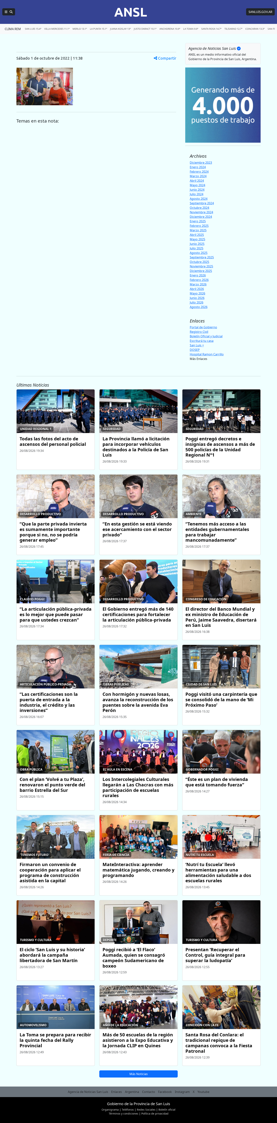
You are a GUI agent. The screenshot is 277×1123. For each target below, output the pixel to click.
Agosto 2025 (198, 253)
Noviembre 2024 (201, 212)
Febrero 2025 (199, 226)
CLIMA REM (13, 29)
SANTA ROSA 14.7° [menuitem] (211, 28)
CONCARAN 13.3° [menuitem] (255, 28)
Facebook (165, 1092)
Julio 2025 (196, 248)
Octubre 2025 (199, 262)
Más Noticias (138, 1074)
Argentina (132, 1092)
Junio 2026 (197, 298)
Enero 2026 (198, 275)
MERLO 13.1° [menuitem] (80, 28)
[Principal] (8, 11)
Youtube (203, 1092)
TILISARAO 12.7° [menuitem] (233, 28)
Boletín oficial (166, 1109)
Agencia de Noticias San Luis (88, 1092)
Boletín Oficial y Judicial (206, 336)
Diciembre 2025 (201, 271)
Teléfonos (128, 1109)
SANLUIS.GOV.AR (260, 12)
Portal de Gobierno (203, 327)
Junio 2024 (197, 190)
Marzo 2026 (198, 284)
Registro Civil (199, 332)
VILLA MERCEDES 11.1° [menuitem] (57, 28)
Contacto (148, 1092)
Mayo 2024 (197, 185)
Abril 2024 (197, 181)
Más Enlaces (198, 359)
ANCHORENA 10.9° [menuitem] (169, 28)
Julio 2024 (196, 194)
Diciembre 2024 (201, 217)
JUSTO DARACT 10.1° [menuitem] (145, 28)
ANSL (130, 12)
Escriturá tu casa (201, 341)
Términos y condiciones (123, 1113)
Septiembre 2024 (202, 203)
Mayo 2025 (197, 239)
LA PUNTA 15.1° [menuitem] (98, 28)
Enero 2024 (198, 167)
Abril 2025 (197, 235)
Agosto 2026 (198, 307)
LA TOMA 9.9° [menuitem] (190, 28)
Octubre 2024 (199, 208)
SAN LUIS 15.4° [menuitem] (33, 28)
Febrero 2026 (199, 280)
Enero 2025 (198, 221)
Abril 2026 (197, 289)
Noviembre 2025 (201, 266)
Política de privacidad (154, 1113)
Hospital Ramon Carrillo (207, 354)
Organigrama (110, 1109)
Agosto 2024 (198, 199)
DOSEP (195, 350)
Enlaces (116, 1092)
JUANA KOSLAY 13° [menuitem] (120, 28)
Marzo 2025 (198, 230)
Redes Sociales (146, 1109)
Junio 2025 (197, 244)
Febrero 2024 (199, 172)
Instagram (182, 1092)
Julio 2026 (196, 302)
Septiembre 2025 (202, 257)
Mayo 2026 (197, 293)
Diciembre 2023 (201, 163)
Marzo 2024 (198, 176)
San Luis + (197, 345)
